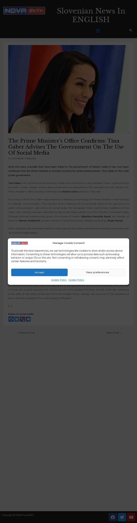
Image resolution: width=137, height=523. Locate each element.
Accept (39, 272)
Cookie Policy (59, 280)
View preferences (97, 272)
